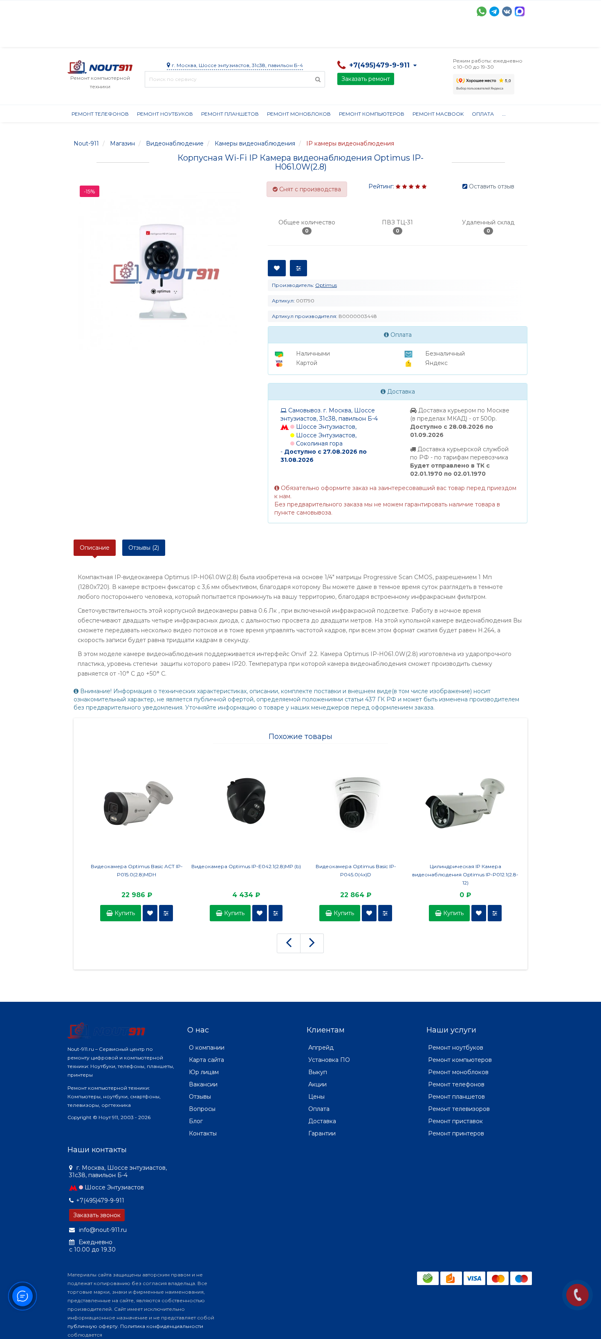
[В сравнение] (166, 913)
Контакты (446, 36)
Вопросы (202, 1109)
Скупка (242, 36)
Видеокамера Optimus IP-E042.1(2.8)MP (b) (246, 866)
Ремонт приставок (455, 1121)
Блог (196, 1121)
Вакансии (203, 1084)
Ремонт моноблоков (299, 114)
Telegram (494, 11)
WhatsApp (482, 11)
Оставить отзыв (491, 186)
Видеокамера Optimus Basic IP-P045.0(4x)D (356, 870)
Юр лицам (204, 1072)
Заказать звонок (97, 1215)
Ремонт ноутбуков (165, 114)
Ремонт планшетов (230, 114)
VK (507, 11)
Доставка (141, 36)
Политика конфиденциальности (161, 1326)
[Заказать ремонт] (577, 1295)
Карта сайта (206, 1060)
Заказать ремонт (365, 79)
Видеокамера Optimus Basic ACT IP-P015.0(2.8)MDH (137, 870)
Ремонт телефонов (100, 114)
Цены (316, 1096)
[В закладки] (150, 913)
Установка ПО (329, 1060)
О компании (97, 36)
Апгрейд (321, 1047)
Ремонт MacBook (438, 114)
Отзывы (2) (143, 547)
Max (520, 11)
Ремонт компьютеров (371, 114)
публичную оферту (92, 1326)
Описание (95, 547)
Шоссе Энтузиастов (114, 1187)
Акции (210, 36)
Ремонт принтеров (456, 1133)
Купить (124, 913)
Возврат (334, 36)
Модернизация (287, 36)
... (504, 114)
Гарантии (372, 36)
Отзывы (409, 36)
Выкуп (317, 1072)
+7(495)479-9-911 (100, 1200)
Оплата (178, 36)
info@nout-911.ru (102, 1230)
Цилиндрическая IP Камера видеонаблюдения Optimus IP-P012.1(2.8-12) (465, 874)
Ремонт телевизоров (459, 1109)
